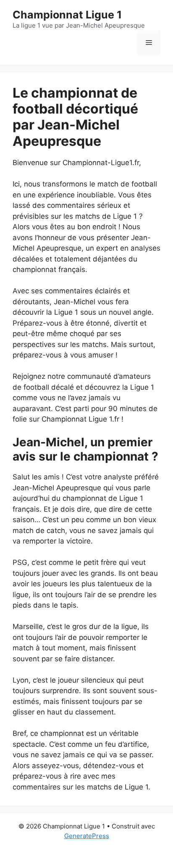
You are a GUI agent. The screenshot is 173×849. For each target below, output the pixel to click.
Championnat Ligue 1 (67, 14)
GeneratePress (86, 836)
